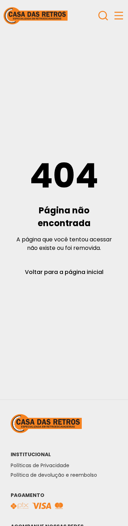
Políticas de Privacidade (40, 465)
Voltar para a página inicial (64, 272)
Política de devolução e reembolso (54, 475)
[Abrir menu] (118, 15)
